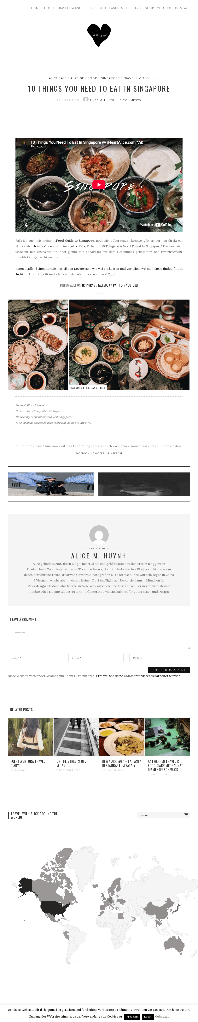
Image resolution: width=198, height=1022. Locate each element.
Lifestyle (134, 7)
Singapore (110, 78)
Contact (182, 7)
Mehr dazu (161, 1016)
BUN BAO (51, 445)
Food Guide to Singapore (75, 240)
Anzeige (77, 78)
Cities (65, 445)
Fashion (116, 7)
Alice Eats (58, 78)
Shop (149, 7)
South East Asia (115, 445)
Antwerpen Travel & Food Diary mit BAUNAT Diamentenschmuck (165, 765)
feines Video (43, 246)
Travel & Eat (160, 445)
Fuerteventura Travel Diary (28, 763)
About (49, 7)
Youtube (164, 7)
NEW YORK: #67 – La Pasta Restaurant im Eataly (122, 763)
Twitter (118, 285)
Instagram (88, 285)
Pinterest (115, 453)
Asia (39, 445)
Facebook (104, 285)
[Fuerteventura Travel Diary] (30, 737)
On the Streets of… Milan (71, 763)
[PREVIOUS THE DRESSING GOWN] (52, 484)
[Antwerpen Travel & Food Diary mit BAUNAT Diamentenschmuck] (167, 737)
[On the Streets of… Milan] (76, 737)
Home (36, 7)
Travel (63, 7)
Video (144, 78)
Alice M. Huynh (103, 100)
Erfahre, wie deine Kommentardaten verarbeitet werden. (138, 676)
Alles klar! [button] (132, 1016)
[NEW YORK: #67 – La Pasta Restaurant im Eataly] (122, 737)
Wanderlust (83, 7)
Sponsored (139, 445)
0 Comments (130, 100)
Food (101, 7)
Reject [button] (147, 1016)
